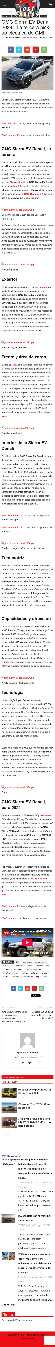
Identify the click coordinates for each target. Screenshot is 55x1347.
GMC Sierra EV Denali (13, 123)
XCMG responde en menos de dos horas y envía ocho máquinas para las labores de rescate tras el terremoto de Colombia (34, 1263)
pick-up (25, 973)
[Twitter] (30, 1063)
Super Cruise (41, 976)
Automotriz (6, 16)
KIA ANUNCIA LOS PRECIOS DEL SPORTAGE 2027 (34, 1218)
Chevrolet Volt (17, 182)
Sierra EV (15, 976)
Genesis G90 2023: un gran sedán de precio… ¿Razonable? (42, 1015)
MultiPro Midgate (34, 969)
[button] (50, 4)
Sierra (5, 976)
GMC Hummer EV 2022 (14, 515)
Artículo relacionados (13, 1077)
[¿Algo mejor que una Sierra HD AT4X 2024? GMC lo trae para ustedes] (9, 1122)
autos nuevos (41, 962)
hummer (6, 969)
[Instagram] (24, 1063)
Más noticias (9, 1304)
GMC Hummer (11, 662)
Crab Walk (19, 965)
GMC (26, 314)
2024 (17, 962)
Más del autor (10, 1081)
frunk (4, 416)
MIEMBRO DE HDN (16, 1335)
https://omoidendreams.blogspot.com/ (27, 1057)
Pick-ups (43, 16)
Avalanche (7, 965)
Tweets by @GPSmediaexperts (17, 1320)
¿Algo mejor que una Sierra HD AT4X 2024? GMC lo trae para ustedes (34, 1122)
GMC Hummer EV (11, 135)
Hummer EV (19, 969)
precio (44, 973)
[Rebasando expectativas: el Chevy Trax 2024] (9, 1093)
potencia (34, 973)
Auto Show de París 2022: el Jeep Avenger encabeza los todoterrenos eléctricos (14, 1017)
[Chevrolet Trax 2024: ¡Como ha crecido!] (9, 1108)
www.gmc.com (38, 878)
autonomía (27, 962)
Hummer (43, 287)
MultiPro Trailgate (10, 973)
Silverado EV (27, 976)
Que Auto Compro (12, 37)
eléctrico (39, 965)
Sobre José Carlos (27, 1338)
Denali (29, 965)
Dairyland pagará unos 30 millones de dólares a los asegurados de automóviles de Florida (35, 1171)
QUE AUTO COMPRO (36, 1335)
